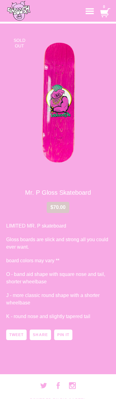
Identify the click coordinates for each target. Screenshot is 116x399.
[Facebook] (58, 385)
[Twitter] (43, 385)
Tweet (16, 335)
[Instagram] (72, 385)
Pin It (63, 335)
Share (40, 335)
